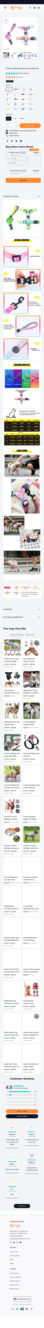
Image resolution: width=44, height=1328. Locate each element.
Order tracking (14, 1256)
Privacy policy (14, 1273)
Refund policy (14, 1289)
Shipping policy (15, 1281)
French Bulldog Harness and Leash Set (12, 1148)
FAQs (11, 1260)
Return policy (14, 1285)
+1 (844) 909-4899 (16, 1236)
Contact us (13, 1252)
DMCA (12, 1263)
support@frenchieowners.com (20, 1239)
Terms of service (15, 1277)
